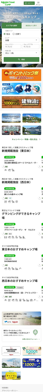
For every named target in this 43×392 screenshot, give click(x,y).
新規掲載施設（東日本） (17, 151)
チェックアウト (28, 44)
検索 (23, 59)
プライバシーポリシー (10, 390)
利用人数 (8, 51)
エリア (7, 38)
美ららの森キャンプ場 (13, 194)
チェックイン (9, 44)
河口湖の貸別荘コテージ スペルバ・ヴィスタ (22, 162)
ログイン (31, 3)
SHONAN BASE (10, 261)
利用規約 (5, 388)
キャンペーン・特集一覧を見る (24, 139)
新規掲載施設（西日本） (17, 182)
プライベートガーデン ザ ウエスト (19, 229)
